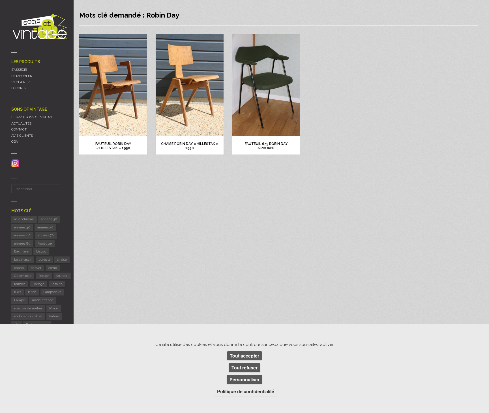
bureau (44, 260)
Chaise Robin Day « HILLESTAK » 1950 (189, 146)
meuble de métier (28, 308)
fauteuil (62, 276)
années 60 (22, 235)
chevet (36, 268)
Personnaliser (244, 379)
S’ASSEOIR (19, 70)
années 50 (45, 227)
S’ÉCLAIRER (20, 82)
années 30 (49, 219)
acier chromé (24, 219)
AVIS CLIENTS (22, 136)
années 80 (22, 243)
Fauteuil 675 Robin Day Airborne (266, 146)
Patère (54, 316)
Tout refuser (244, 367)
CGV (14, 142)
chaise (62, 260)
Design (43, 276)
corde (52, 268)
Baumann (21, 251)
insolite (57, 284)
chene (19, 268)
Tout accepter (244, 355)
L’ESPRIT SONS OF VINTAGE (32, 117)
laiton (32, 292)
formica (19, 284)
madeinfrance (42, 300)
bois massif (22, 260)
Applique (45, 243)
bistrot (41, 251)
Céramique (22, 276)
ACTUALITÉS (21, 123)
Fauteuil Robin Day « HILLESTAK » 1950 (113, 146)
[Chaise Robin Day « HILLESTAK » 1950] (190, 85)
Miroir (53, 308)
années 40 (22, 227)
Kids (17, 292)
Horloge (38, 284)
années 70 (46, 235)
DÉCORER (19, 88)
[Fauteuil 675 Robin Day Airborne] (266, 85)
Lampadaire (52, 292)
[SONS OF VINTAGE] (39, 26)
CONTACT (19, 129)
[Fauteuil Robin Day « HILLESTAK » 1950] (113, 85)
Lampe (19, 300)
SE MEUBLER (21, 76)
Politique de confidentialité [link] (245, 391)
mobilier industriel (28, 316)
